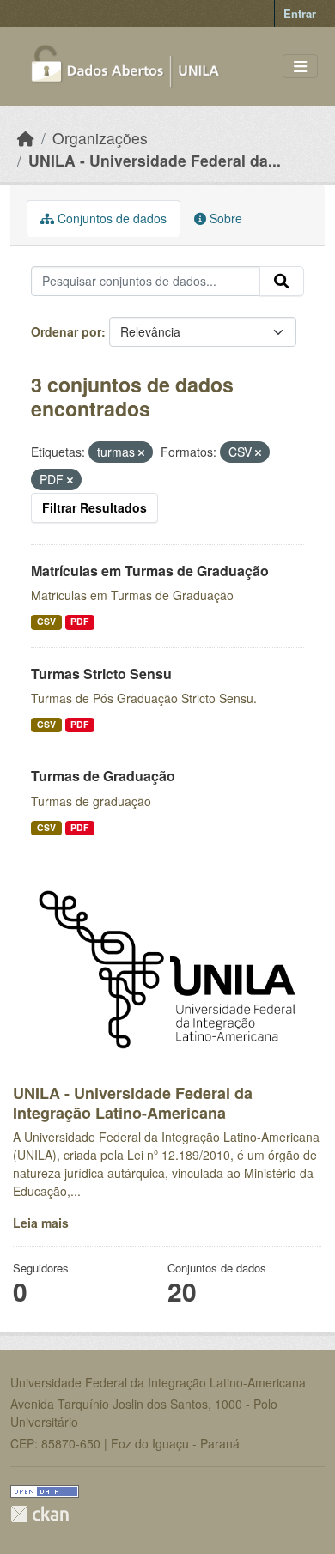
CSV (46, 621)
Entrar (299, 13)
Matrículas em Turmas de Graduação (150, 570)
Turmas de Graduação (103, 776)
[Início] (25, 138)
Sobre (224, 218)
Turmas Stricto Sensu (101, 673)
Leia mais (41, 1222)
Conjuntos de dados (110, 218)
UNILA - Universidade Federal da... (154, 160)
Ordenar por (66, 331)
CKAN (39, 1514)
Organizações (100, 138)
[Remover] (141, 452)
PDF (79, 621)
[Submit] (281, 281)
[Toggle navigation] (300, 66)
